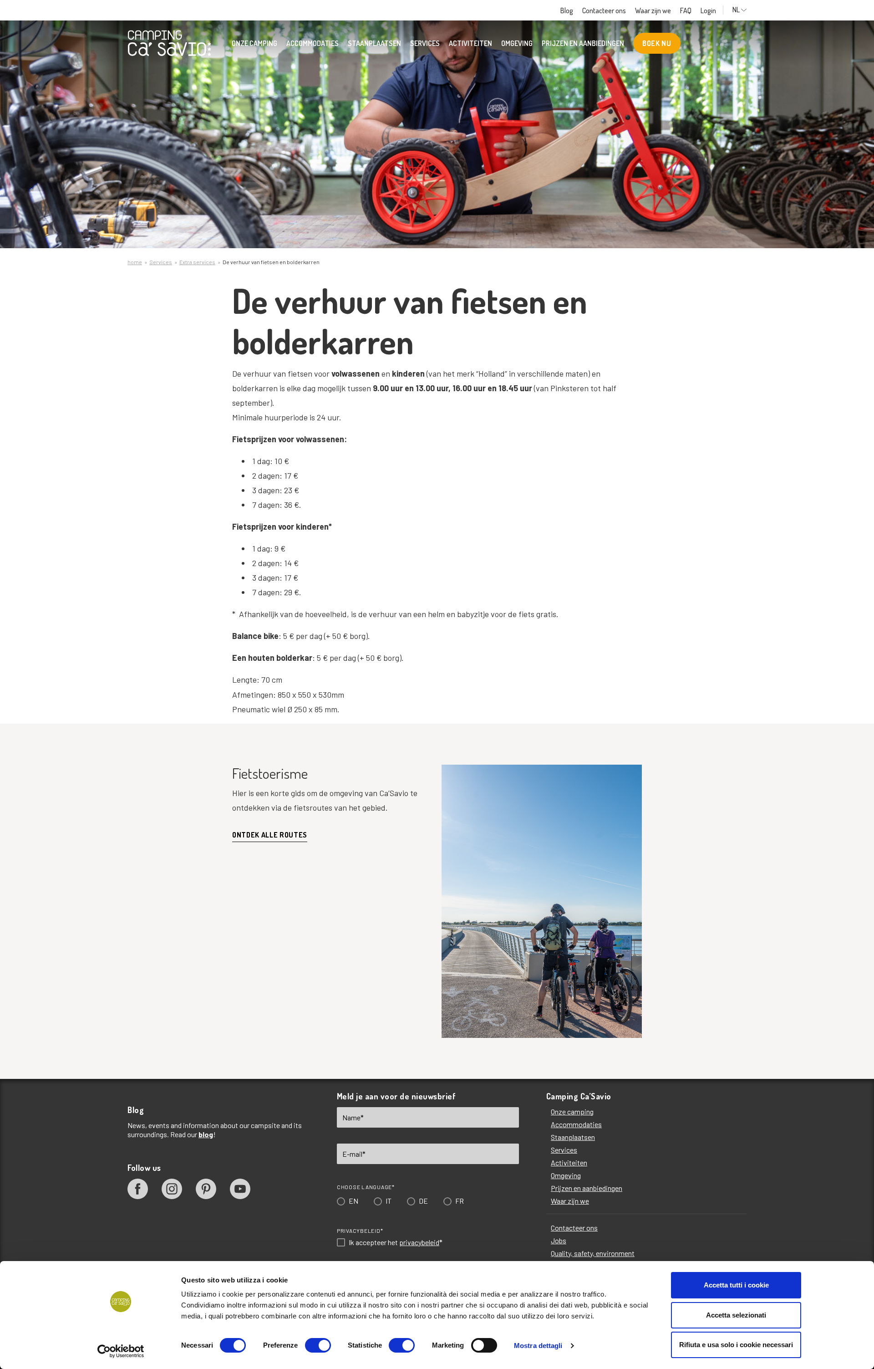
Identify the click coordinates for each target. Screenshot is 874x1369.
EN (349, 731)
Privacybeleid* (356, 761)
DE (419, 731)
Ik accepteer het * (391, 773)
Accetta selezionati (736, 1315)
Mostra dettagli (538, 1345)
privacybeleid (415, 773)
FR (455, 731)
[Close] (566, 546)
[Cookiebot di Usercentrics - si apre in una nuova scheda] (121, 1351)
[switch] (318, 1345)
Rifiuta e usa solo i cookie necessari (736, 1345)
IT (384, 731)
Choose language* (362, 718)
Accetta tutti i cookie (736, 1285)
